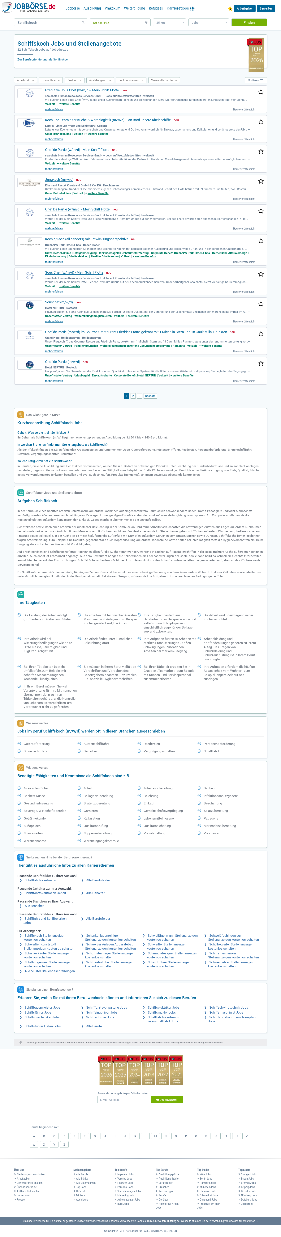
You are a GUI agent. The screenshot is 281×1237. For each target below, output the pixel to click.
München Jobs (208, 1187)
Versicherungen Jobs (129, 1191)
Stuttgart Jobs (249, 1174)
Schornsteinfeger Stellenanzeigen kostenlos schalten (109, 955)
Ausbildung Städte (169, 1178)
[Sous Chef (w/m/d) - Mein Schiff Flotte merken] (261, 274)
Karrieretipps (166, 1191)
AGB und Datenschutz (29, 1191)
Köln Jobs (205, 1174)
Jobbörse (73, 8)
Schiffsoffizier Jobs (100, 1017)
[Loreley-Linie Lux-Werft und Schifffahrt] (29, 123)
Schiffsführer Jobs (38, 1012)
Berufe (162, 1195)
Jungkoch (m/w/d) (59, 179)
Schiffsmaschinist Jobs (226, 1012)
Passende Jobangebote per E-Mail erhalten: (123, 1093)
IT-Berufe (81, 1191)
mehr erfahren (54, 109)
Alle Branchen (34, 906)
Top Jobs (81, 1187)
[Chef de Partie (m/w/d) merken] (261, 364)
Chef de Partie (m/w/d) (62, 362)
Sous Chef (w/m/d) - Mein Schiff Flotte (74, 272)
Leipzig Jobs (248, 1187)
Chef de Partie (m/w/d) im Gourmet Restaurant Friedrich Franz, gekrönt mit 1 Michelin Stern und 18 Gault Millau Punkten (136, 332)
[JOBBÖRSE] (28, 8)
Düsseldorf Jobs (209, 1195)
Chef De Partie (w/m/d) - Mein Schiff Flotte (77, 209)
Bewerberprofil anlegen (29, 1183)
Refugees (156, 8)
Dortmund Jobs (208, 1199)
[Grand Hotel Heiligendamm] (29, 335)
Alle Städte (82, 1178)
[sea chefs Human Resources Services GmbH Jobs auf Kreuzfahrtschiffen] (29, 212)
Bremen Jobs (248, 1183)
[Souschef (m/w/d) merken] (261, 304)
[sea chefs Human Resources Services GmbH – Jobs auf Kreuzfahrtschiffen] (29, 93)
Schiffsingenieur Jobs (102, 1012)
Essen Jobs (247, 1178)
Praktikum (112, 8)
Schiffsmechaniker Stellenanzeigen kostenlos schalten (233, 955)
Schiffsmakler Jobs (162, 1012)
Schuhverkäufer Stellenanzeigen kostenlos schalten (47, 955)
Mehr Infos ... (250, 1221)
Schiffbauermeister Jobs (42, 1007)
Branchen (164, 1187)
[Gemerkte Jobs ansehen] (230, 9)
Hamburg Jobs (208, 1183)
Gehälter (163, 1199)
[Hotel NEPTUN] (29, 305)
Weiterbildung (134, 8)
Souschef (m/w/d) (59, 302)
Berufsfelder (166, 1183)
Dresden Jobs (249, 1191)
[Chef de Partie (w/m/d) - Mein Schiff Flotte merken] (261, 152)
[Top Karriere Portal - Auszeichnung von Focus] (140, 1070)
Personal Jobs (125, 1187)
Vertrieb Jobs (124, 1178)
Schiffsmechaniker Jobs (42, 1017)
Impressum (23, 1195)
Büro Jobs (123, 1204)
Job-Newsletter (168, 1099)
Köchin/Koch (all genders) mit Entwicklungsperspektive (86, 239)
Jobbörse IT (248, 1204)
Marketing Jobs (126, 1195)
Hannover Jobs (208, 1191)
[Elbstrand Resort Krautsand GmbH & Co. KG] (29, 182)
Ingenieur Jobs (125, 1174)
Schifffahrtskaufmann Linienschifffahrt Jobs (163, 1019)
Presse (21, 1199)
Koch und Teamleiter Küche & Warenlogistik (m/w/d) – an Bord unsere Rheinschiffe (108, 120)
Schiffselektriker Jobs (163, 1007)
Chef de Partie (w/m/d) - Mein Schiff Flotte (77, 150)
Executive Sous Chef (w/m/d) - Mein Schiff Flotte (82, 90)
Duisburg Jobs (249, 1199)
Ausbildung (92, 8)
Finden (249, 22)
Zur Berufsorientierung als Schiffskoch (43, 59)
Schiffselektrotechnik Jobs (228, 1007)
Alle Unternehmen (86, 1183)
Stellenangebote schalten (31, 1174)
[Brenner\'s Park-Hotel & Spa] (29, 242)
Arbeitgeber (245, 8)
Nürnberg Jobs (249, 1195)
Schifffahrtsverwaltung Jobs (106, 1007)
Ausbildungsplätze (169, 1174)
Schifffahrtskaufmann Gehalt (45, 893)
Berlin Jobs (206, 1178)
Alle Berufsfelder (98, 918)
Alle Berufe (94, 1026)
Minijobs (80, 1195)
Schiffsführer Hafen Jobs (43, 1026)
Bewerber (266, 8)
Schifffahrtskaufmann (40, 880)
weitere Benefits (69, 104)
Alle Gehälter (95, 893)
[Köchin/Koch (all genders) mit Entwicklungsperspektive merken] (261, 241)
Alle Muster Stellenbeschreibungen (50, 971)
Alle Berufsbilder (98, 880)
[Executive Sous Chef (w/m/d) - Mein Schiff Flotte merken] (261, 92)
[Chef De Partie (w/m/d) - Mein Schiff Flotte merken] (261, 211)
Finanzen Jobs (125, 1183)
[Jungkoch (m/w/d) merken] (261, 181)
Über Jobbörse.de (27, 1187)
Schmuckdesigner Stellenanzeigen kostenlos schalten (172, 955)
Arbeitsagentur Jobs (128, 1199)
